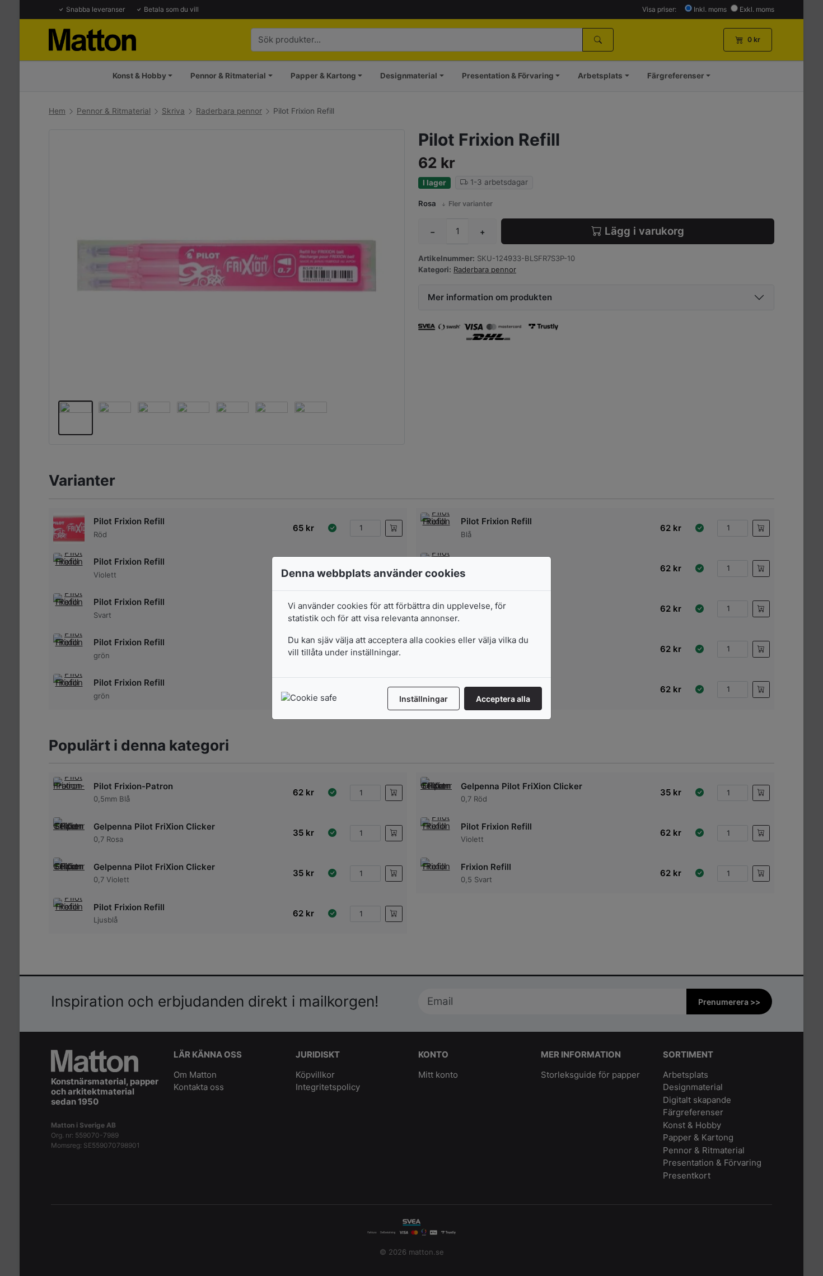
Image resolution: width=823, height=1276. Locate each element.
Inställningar (423, 699)
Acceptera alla (503, 699)
